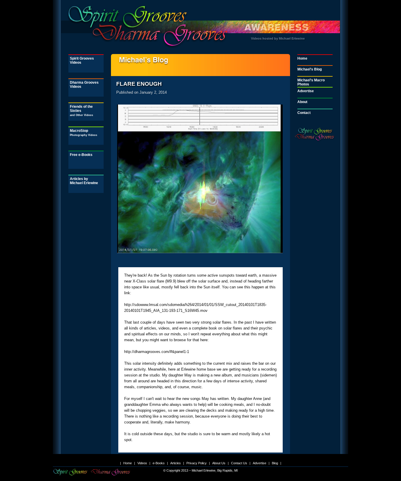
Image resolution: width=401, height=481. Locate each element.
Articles (175, 463)
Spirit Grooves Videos (82, 60)
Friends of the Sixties (81, 111)
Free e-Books (81, 155)
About (302, 102)
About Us (218, 463)
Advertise (305, 91)
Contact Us (239, 463)
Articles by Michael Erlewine (84, 181)
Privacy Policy (196, 463)
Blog (275, 463)
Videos (142, 463)
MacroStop (83, 133)
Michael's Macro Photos (311, 82)
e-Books (159, 463)
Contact (304, 113)
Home (302, 58)
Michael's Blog (309, 69)
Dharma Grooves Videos (84, 84)
